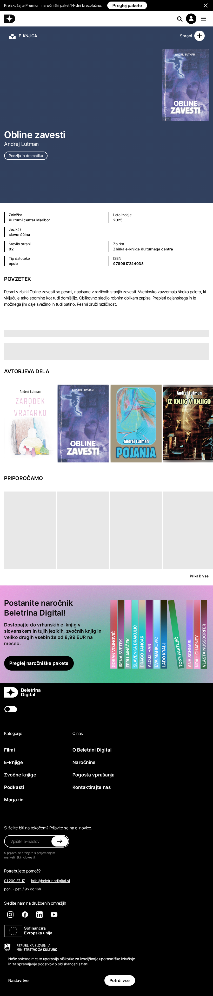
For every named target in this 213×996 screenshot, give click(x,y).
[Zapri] (59, 841)
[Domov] (9, 19)
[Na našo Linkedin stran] (39, 914)
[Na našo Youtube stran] (54, 914)
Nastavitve (18, 980)
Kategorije (13, 733)
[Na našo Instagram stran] (10, 914)
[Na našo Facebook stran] (25, 914)
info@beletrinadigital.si (50, 880)
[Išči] (180, 18)
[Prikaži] (203, 18)
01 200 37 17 (14, 880)
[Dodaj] (199, 36)
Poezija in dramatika (26, 155)
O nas (77, 733)
